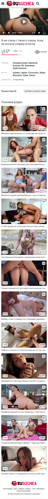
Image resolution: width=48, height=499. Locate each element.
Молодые (17, 75)
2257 (15, 489)
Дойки (42, 73)
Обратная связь (24, 491)
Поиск (27, 489)
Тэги (34, 489)
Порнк (25, 75)
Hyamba (16, 73)
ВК (22, 65)
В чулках (16, 65)
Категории (7, 489)
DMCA (21, 489)
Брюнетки (32, 63)
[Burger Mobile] (2, 3)
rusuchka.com (19, 494)
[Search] (37, 3)
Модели (40, 489)
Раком (32, 75)
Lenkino (24, 73)
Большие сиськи (20, 63)
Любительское (19, 68)
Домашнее (29, 65)
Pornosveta (33, 73)
